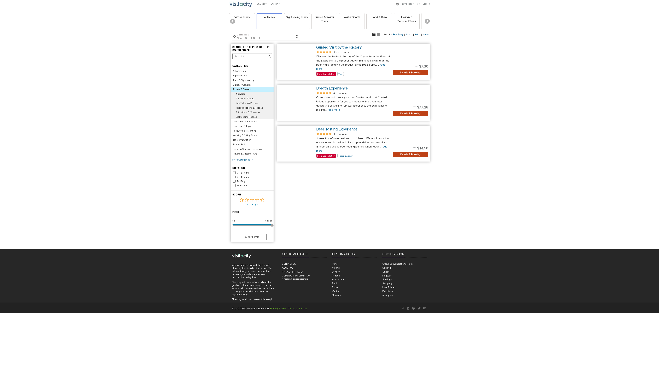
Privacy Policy (278, 308)
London (336, 271)
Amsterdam (338, 279)
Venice (335, 291)
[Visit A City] (241, 256)
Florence (336, 295)
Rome (335, 287)
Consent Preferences (295, 279)
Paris (335, 263)
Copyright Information (296, 275)
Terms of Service (297, 308)
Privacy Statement (293, 271)
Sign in (426, 3)
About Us (287, 267)
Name (426, 34)
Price (417, 34)
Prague (336, 275)
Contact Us (289, 263)
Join (418, 3)
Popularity (398, 34)
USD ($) (261, 3)
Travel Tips (407, 3)
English (275, 3)
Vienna (336, 267)
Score (409, 34)
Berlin (335, 283)
